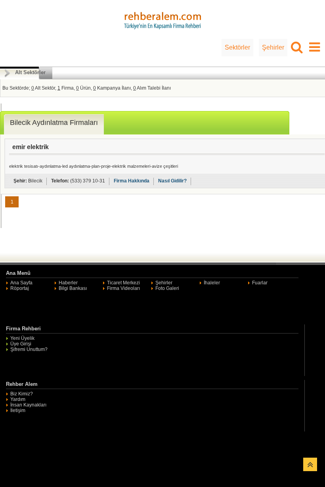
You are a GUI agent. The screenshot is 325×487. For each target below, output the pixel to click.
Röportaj (19, 288)
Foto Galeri (167, 288)
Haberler (68, 283)
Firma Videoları (123, 288)
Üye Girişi (20, 344)
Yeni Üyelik (22, 338)
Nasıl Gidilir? (172, 181)
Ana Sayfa (21, 283)
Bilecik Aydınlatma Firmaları (54, 123)
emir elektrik (30, 147)
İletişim (17, 410)
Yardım (17, 399)
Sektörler (237, 47)
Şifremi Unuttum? (29, 349)
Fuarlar (260, 283)
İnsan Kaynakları (28, 405)
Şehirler (273, 47)
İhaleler (212, 283)
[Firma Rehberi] (162, 19)
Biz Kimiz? (21, 394)
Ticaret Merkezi (123, 283)
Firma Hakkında (131, 181)
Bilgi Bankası (73, 288)
